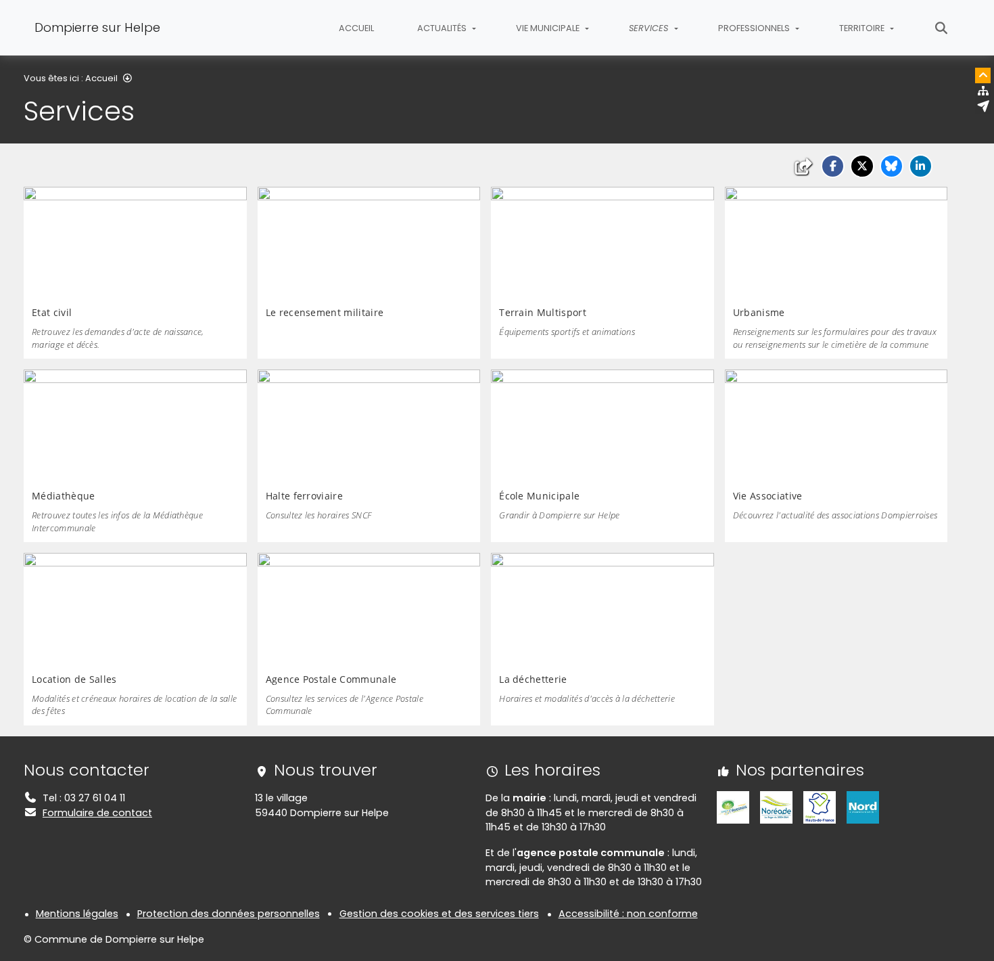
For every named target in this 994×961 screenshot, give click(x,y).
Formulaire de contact (97, 813)
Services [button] (650, 28)
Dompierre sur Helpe (97, 27)
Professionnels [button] (755, 28)
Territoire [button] (862, 28)
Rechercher (941, 27)
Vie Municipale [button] (549, 28)
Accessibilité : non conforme (628, 913)
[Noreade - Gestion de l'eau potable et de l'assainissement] (776, 806)
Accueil (356, 28)
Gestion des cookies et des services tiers (439, 913)
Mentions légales (77, 913)
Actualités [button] (443, 28)
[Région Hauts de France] (819, 806)
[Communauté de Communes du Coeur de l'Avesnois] (733, 806)
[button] (833, 166)
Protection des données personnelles (228, 913)
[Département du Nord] (863, 806)
